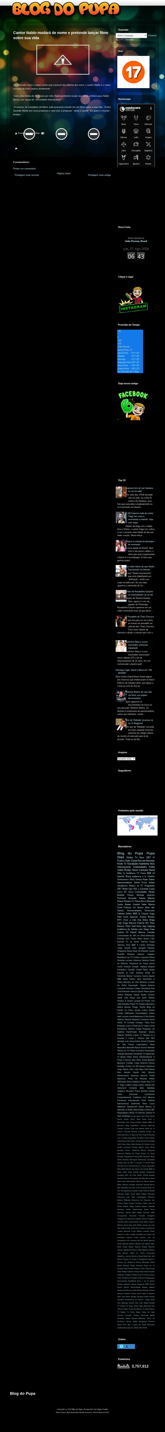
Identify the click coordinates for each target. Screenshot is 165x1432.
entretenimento (145, 1057)
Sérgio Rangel (149, 1303)
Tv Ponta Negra (134, 1312)
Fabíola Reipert (147, 967)
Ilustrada (132, 898)
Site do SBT (128, 1163)
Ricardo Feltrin (147, 1079)
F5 (127, 932)
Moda (152, 1147)
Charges (139, 1023)
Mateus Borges (141, 1247)
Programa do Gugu (138, 963)
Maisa (152, 1069)
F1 (127, 942)
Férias (119, 1206)
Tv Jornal (146, 1163)
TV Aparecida (149, 1054)
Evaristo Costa (137, 1191)
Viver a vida (129, 920)
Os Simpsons (129, 1262)
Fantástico (121, 970)
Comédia (141, 1131)
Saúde (143, 995)
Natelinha (144, 863)
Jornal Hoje (127, 1225)
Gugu (152, 913)
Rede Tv (121, 863)
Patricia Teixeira (124, 1020)
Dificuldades (131, 1181)
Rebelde (128, 995)
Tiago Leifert (125, 1085)
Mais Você (144, 1069)
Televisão (121, 976)
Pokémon (120, 1275)
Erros (150, 1188)
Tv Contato (129, 1023)
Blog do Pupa (130, 853)
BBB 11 (136, 913)
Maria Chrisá (122, 1247)
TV (136, 1113)
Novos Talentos (148, 1048)
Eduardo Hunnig (142, 1184)
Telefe (136, 1306)
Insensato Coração (137, 1216)
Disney (152, 1063)
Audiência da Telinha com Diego (133, 929)
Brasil (128, 876)
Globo (129, 857)
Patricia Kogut (134, 1029)
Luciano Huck (128, 1016)
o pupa (134, 1325)
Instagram (151, 1216)
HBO (134, 1212)
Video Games (61, 1412)
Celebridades (140, 867)
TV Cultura (121, 1306)
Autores (151, 985)
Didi (147, 1038)
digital (135, 1321)
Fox (141, 1200)
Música (141, 932)
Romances (142, 1160)
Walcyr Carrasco (133, 976)
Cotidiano (137, 1097)
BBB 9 (135, 945)
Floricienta (135, 1200)
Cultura (120, 932)
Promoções (150, 1051)
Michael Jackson (146, 895)
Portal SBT (150, 1110)
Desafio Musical (123, 1178)
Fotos (147, 1138)
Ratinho (120, 1035)
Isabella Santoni (141, 1219)
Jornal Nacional (141, 1141)
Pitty (141, 1271)
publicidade (121, 1328)
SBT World (122, 889)
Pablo (152, 1262)
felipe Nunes (143, 939)
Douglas (132, 1184)
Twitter (152, 879)
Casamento (150, 1094)
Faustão (131, 970)
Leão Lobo (134, 1069)
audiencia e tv (139, 876)
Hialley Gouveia (143, 1212)
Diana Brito (121, 1181)
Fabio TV (134, 1004)
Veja (144, 926)
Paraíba (120, 1156)
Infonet (152, 1138)
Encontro (132, 1188)
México (148, 1107)
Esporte (120, 942)
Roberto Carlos (132, 1035)
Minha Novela (124, 1007)
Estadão (121, 1066)
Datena (141, 1038)
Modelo (145, 960)
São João (139, 1303)
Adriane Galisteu (146, 954)
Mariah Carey (144, 1147)
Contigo (129, 1063)
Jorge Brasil (122, 1069)
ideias (119, 1325)
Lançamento (150, 1228)
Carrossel (133, 1094)
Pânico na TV (136, 886)
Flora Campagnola (138, 1197)
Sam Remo (126, 1296)
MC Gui (140, 1240)
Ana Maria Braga (146, 920)
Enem (138, 1188)
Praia (119, 1278)
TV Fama (141, 873)
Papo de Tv (149, 1265)
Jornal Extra (134, 1041)
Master (131, 1247)
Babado (151, 1060)
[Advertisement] (137, 196)
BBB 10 (151, 873)
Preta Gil (132, 1079)
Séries (137, 882)
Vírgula (143, 985)
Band (152, 870)
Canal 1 (132, 1038)
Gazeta (127, 948)
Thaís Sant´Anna (133, 926)
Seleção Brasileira (125, 1054)
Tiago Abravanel (145, 1306)
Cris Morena (149, 1097)
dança (128, 1321)
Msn (119, 1072)
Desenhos (145, 988)
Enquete (144, 1188)
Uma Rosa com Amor (135, 998)
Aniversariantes (134, 910)
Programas (150, 886)
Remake (126, 1160)
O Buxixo (125, 1259)
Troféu (125, 1309)
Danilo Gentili (142, 1175)
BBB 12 (151, 1122)
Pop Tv (141, 1275)
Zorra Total (128, 1166)
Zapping (151, 926)
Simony (131, 1303)
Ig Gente (134, 942)
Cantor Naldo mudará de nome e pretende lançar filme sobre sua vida (60, 35)
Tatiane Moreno (147, 898)
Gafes (128, 1209)
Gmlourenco (123, 879)
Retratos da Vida (131, 982)
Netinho (135, 1256)
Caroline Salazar (123, 1128)
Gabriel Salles (128, 1206)
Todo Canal (131, 860)
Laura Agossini (130, 917)
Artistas (144, 1122)
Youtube (151, 932)
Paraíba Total (122, 1268)
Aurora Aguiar (148, 976)
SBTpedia (121, 1082)
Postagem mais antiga (99, 175)
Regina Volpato (148, 1287)
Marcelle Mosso (134, 1048)
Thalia (133, 939)
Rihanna (120, 1293)
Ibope (145, 879)
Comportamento (124, 1097)
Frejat (126, 1203)
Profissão (133, 1278)
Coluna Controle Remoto (127, 1131)
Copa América (140, 1063)
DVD (134, 1175)
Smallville (138, 1054)
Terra (128, 945)
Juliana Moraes (147, 917)
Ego (130, 889)
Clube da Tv (150, 1128)
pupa (128, 1328)
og (140, 1325)
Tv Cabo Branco (148, 1309)
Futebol (136, 904)
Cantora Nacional (148, 1125)
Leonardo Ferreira (130, 1147)
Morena (125, 1253)
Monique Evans (123, 1150)
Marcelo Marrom (129, 1244)
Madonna (138, 1016)
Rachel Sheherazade (132, 1287)
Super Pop (145, 1082)
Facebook (121, 1100)
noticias (148, 1085)
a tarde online (137, 1085)
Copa (152, 929)
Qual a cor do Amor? (146, 1281)
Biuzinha (120, 1125)
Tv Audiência (129, 873)
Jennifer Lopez (122, 1222)
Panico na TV (123, 1051)
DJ (131, 1175)
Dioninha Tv (126, 1135)
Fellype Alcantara (148, 1194)
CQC (152, 939)
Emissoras (150, 910)
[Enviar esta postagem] (42, 133)
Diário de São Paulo (139, 1135)
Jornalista (151, 1141)
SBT (148, 857)
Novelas (150, 860)
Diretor (152, 1181)
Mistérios (145, 1250)
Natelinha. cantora (124, 1256)
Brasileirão (135, 1125)
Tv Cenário (138, 1163)
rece (132, 1328)
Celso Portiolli (124, 967)
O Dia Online (149, 1016)
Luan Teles (147, 1234)
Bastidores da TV (125, 957)
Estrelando (129, 1013)
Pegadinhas (128, 1156)
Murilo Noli (139, 1072)
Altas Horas (141, 1119)
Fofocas (127, 907)
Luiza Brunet (139, 1237)
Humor (140, 907)
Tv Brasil (121, 1057)
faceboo (152, 1321)
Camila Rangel (139, 1172)
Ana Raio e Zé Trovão (140, 1169)
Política (141, 1110)
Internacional (124, 867)
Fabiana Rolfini (124, 913)
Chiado (135, 967)
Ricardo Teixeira (149, 1290)
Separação (133, 985)
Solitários (136, 1082)
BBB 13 (152, 1169)
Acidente (133, 1088)
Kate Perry (131, 1228)
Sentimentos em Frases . (134, 1300)
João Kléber (137, 1225)
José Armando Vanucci (127, 991)
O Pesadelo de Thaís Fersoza (140, 616)
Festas (128, 1066)
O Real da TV (137, 1026)
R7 (125, 892)
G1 (134, 907)
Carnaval (121, 988)
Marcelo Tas (140, 1244)
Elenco (152, 1184)
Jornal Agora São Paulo (126, 1141)
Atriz (152, 863)
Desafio (152, 1175)
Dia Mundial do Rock (147, 1178)
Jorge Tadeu (144, 1222)
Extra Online (148, 882)
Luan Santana (136, 973)
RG (147, 923)
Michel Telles (137, 1250)
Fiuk (153, 988)
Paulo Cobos (145, 1268)
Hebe (144, 904)
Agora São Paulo (143, 1116)
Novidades (133, 863)
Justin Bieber (124, 904)
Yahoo (149, 1318)
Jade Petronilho (144, 979)
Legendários (141, 1044)
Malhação (150, 936)
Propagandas (150, 1278)
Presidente (126, 1278)
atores (152, 963)
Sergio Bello (150, 1300)
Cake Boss (127, 1172)
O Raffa (129, 1110)
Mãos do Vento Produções (142, 1253)
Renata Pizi (121, 1290)
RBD (147, 1284)
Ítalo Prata (143, 1328)
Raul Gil (137, 951)
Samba (133, 1296)
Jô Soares (146, 1144)
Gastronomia (137, 1209)
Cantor (142, 945)
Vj (152, 1035)
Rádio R (145, 1293)
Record (141, 860)
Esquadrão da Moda (136, 1138)
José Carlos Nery (123, 1144)
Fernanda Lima (123, 1197)
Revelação (133, 1160)
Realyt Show (131, 870)
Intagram (120, 1219)
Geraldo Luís (123, 1041)
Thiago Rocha (138, 1007)
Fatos (147, 1023)
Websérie (141, 1318)
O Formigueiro (142, 1259)
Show (129, 1082)
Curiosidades (141, 892)
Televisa (121, 945)
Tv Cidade (121, 1312)
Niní (149, 1256)
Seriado (120, 1163)
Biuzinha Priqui (133, 1091)
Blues (119, 1172)
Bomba (144, 1091)
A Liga (133, 1116)
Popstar (141, 923)
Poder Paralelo (149, 1271)
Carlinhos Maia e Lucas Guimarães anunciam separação (137, 645)
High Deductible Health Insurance (79, 1412)
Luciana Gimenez (133, 960)
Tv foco (139, 857)
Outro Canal (149, 1026)
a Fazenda (143, 889)
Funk (143, 1100)
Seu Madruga (122, 1303)
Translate (129, 39)
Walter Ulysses (131, 1318)
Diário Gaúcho (122, 1184)
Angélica (121, 1091)
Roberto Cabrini (130, 1293)
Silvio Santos (135, 879)
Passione (121, 898)
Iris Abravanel (130, 1219)
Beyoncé (121, 1063)
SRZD (132, 1113)
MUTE (146, 1240)
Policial (136, 1156)
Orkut (135, 1110)
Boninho (143, 982)
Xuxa (130, 892)
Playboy (151, 948)
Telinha (149, 1113)
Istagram (151, 1219)
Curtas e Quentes (141, 957)
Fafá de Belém (149, 1191)
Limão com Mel (136, 1234)
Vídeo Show (132, 1057)
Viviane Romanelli (141, 1315)
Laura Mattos (136, 1231)
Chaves (145, 913)
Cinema (151, 876)
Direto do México (142, 1181)
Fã (154, 1203)
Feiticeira (120, 1194)
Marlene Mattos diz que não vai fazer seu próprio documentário (139, 695)
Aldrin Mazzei (126, 1169)
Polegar (128, 1275)
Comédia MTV (122, 1175)
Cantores (143, 870)
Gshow (128, 1212)
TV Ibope (129, 1306)
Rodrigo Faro (123, 939)
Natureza (120, 1153)
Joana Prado (134, 1222)
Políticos (134, 1275)
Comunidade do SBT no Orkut (131, 936)
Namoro (144, 1076)
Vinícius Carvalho (124, 1315)
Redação (146, 1156)
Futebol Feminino (135, 1203)
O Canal (133, 1259)
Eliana (120, 901)
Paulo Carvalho (137, 1051)
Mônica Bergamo (148, 1150)
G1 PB (135, 1066)
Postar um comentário (24, 168)
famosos (135, 1166)
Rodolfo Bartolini (126, 954)
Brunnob (151, 901)
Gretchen (120, 1212)
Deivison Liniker (133, 988)
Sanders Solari (142, 1296)
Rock (139, 1293)
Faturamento (133, 1100)
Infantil (133, 932)
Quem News (143, 991)
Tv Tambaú (145, 1035)
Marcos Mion (150, 1244)
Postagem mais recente (27, 175)
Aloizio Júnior (129, 1119)
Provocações (122, 1281)
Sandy (136, 995)
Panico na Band (148, 1153)
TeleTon (141, 1113)
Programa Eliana (124, 951)
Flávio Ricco (140, 901)
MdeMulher (128, 1250)
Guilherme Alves (139, 1104)
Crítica (144, 1010)
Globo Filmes (129, 979)
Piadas (136, 1271)
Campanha (150, 1172)
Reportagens (123, 1113)
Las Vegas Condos (101, 1409)
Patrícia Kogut (148, 942)
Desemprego (134, 1178)
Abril (119, 917)
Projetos (141, 1278)
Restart (139, 1290)
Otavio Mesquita (142, 1262)
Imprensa (150, 1066)
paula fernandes (148, 1325)
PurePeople (131, 1032)
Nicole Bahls (143, 1256)
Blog (127, 1125)
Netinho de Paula (132, 1153)
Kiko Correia (140, 1228)
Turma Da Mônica (135, 1309)
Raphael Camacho (140, 1020)
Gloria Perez (149, 1209)
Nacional (135, 1076)
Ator (119, 873)
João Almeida (136, 1144)
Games (142, 1066)
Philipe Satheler (128, 1271)
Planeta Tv (129, 901)
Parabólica (122, 1029)
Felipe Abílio (142, 970)
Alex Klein (136, 1060)
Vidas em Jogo (148, 1312)
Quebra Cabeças (123, 1284)
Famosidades (141, 1013)
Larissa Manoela (123, 1231)
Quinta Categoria (137, 1284)
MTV (119, 920)
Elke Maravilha (122, 1188)
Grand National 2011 (101, 1412)
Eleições (126, 1004)
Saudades (151, 1160)
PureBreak (132, 1281)
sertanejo (126, 1116)
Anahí (144, 1060)
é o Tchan (143, 1166)
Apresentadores (124, 882)
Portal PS (150, 973)
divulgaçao (143, 1321)
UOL (135, 889)
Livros (128, 1026)
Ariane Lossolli (134, 1001)
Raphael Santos (147, 1032)
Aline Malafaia (147, 1088)
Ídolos (136, 1328)
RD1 (141, 1156)
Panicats (139, 1265)
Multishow (135, 1150)
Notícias (132, 923)
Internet (120, 876)
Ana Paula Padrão (133, 1122)
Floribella (127, 1200)
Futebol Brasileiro (147, 1004)
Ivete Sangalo (139, 948)
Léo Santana (132, 1240)
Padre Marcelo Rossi (126, 1265)
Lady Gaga (122, 923)
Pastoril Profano (134, 1268)
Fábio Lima (147, 1203)
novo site (126, 1325)
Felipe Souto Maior (132, 1194)
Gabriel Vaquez (141, 1206)
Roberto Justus (148, 951)
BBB (119, 979)
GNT (153, 1038)
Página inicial (63, 173)
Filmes (130, 895)
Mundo (127, 1072)
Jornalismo (122, 886)
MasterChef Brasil (135, 1107)
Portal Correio (149, 1275)
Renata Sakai (131, 1290)
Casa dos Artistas (137, 1128)
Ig (127, 973)
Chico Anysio (134, 1010)
